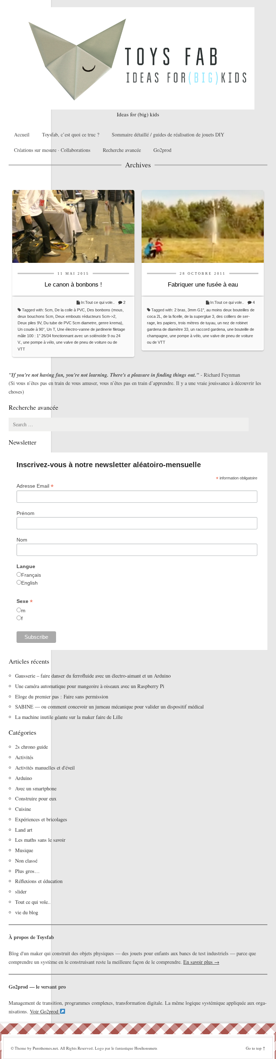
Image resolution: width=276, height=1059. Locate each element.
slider (21, 891)
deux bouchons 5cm (35, 316)
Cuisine (23, 808)
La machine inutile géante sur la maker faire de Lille (69, 717)
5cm (48, 310)
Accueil (21, 134)
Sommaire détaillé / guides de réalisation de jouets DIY (168, 134)
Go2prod (162, 150)
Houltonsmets (145, 1048)
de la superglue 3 (199, 316)
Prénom (25, 513)
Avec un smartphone (35, 788)
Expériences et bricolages (42, 819)
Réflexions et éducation (39, 881)
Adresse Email (35, 486)
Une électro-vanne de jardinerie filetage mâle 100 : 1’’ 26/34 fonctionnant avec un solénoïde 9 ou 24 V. (71, 335)
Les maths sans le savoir (40, 839)
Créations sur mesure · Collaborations (52, 150)
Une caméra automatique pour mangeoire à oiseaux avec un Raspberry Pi (89, 686)
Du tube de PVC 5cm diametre (69, 323)
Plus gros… (27, 871)
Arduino (23, 778)
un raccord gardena (207, 329)
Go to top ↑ (255, 1048)
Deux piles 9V (29, 323)
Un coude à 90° (31, 329)
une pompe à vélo (38, 342)
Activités (24, 757)
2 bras (179, 310)
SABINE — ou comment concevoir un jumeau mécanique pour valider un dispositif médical (109, 706)
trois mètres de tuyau (196, 323)
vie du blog (26, 912)
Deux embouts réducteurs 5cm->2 (85, 316)
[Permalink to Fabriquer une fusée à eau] (203, 225)
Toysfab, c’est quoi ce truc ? (70, 134)
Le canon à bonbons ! (73, 284)
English (29, 583)
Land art (23, 829)
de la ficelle (172, 316)
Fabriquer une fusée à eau (203, 284)
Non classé (26, 860)
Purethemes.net (45, 1048)
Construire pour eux (35, 798)
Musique (24, 850)
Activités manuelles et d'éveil (45, 767)
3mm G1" (196, 310)
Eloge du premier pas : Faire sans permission (61, 696)
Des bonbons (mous (105, 310)
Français (31, 575)
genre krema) (110, 323)
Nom (22, 540)
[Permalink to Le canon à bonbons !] (73, 225)
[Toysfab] (138, 58)
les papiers (166, 323)
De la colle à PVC (70, 310)
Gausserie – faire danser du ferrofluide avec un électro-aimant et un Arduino (93, 675)
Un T (51, 329)
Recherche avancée (122, 150)
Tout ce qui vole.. (100, 302)
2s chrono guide (31, 746)
